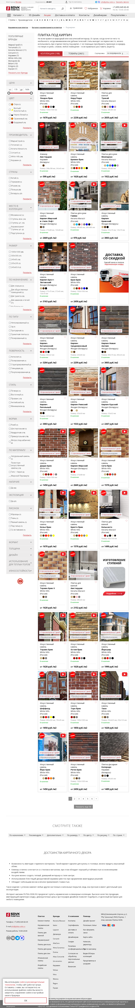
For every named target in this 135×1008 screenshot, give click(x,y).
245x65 (15, 259)
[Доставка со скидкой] (114, 267)
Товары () (76, 53)
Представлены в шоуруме (89, 962)
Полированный (18, 338)
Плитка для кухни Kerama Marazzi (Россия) (109, 158)
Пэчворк (16, 390)
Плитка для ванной (42, 934)
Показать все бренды (18, 72)
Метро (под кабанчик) (20, 441)
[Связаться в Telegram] (96, 2)
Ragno (55, 983)
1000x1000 (17, 252)
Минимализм (18, 406)
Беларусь (16, 193)
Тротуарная (17, 330)
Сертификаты (73, 925)
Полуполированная (20, 372)
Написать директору (87, 943)
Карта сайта (87, 937)
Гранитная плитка (20, 334)
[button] (65, 92)
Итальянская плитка (43, 959)
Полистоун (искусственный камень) (18, 465)
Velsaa (55, 970)
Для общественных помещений (19, 291)
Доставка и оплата (65, 15)
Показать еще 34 (83, 806)
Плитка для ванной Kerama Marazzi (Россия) (109, 98)
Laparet (56, 930)
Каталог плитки (44, 921)
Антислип (16, 356)
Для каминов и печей (20, 301)
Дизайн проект (89, 921)
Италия (15, 185)
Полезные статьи (90, 925)
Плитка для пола (44, 944)
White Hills (13, 58)
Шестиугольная (19, 428)
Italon (55, 925)
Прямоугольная (19, 436)
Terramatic (13, 47)
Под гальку (16, 526)
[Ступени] (114, 576)
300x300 (16, 255)
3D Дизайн (34, 15)
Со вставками (18, 529)
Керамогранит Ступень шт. (17, 227)
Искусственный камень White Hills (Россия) (47, 98)
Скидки (71, 941)
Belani (11, 63)
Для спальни (17, 286)
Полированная (18, 360)
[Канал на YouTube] (8, 938)
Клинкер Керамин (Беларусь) (46, 158)
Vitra (54, 974)
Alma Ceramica (58, 948)
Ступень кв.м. (18, 219)
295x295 (15, 263)
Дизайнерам (100, 15)
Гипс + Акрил (17, 472)
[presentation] (10, 104)
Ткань (14, 518)
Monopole (12, 61)
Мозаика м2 (17, 215)
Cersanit (12, 53)
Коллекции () (50, 53)
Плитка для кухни (44, 949)
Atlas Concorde (58, 957)
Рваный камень (19, 522)
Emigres (11, 66)
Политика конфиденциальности (77, 947)
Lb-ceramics (57, 961)
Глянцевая (17, 368)
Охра (17, 104)
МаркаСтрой (14, 45)
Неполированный (20, 322)
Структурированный (21, 364)
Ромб (14, 425)
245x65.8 (16, 267)
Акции (47, 15)
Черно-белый (21, 114)
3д (13, 326)
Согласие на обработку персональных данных (74, 957)
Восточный (17, 394)
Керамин (12, 55)
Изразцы (16, 514)
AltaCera (56, 943)
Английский (17, 402)
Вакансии (72, 966)
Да (13, 488)
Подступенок (17, 233)
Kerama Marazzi (15, 50)
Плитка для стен (44, 953)
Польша (16, 189)
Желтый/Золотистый (20, 109)
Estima (55, 952)
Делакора (57, 934)
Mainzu (55, 979)
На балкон (17, 306)
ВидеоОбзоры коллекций (89, 955)
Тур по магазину (75, 2)
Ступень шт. (17, 223)
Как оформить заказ (88, 931)
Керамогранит (43, 940)
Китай (14, 178)
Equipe (11, 69)
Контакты (84, 15)
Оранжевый (20, 118)
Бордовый (20, 122)
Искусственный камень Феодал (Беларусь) (48, 218)
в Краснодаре (86, 998)
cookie (22, 982)
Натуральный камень (20, 457)
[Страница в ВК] (13, 938)
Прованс (16, 398)
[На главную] (20, 915)
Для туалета (17, 296)
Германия (16, 182)
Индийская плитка (42, 966)
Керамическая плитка (43, 926)
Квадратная (18, 432)
